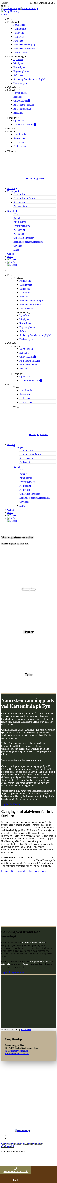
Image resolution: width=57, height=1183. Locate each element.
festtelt (26, 964)
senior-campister (9, 738)
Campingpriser (26, 390)
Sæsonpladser (26, 308)
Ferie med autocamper (30, 304)
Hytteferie (24, 315)
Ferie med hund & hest (30, 454)
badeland (17, 743)
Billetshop (24, 368)
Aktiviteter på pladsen (29, 360)
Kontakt (17, 467)
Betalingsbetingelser (32, 1143)
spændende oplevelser (22, 827)
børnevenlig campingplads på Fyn (24, 783)
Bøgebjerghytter (27, 327)
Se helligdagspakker (35, 178)
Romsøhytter (25, 323)
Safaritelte (24, 331)
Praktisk (11, 444)
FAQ (21, 470)
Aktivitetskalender (28, 364)
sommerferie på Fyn (22, 860)
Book (10, 512)
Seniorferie (24, 288)
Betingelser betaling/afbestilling (34, 497)
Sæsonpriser (25, 394)
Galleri (10, 509)
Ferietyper (18, 447)
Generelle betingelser (29, 493)
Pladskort (24, 486)
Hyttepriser (24, 398)
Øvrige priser (25, 402)
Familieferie (25, 280)
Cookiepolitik (7, 1146)
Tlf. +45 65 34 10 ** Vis (16, 1171)
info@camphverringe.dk (16, 1050)
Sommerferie (25, 284)
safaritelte (5, 964)
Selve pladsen (26, 348)
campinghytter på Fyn (40, 961)
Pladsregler (24, 489)
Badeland (24, 352)
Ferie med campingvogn (31, 300)
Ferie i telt (24, 296)
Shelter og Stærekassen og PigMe (35, 335)
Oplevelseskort (26, 356)
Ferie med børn (26, 450)
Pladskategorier (26, 339)
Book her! (26, 1029)
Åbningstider (25, 478)
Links (22, 505)
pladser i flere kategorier (33, 942)
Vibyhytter (24, 319)
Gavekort (23, 501)
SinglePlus (24, 292)
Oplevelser (24, 376)
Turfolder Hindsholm (29, 380)
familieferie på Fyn (42, 857)
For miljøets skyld (28, 482)
